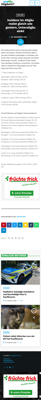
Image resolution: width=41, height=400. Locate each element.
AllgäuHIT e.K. (15, 356)
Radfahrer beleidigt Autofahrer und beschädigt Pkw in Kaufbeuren (19, 294)
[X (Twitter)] (4, 367)
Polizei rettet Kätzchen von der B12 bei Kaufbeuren (19, 337)
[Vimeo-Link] (8, 3)
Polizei (20, 15)
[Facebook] (13, 367)
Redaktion (21, 217)
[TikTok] (7, 367)
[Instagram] (10, 367)
